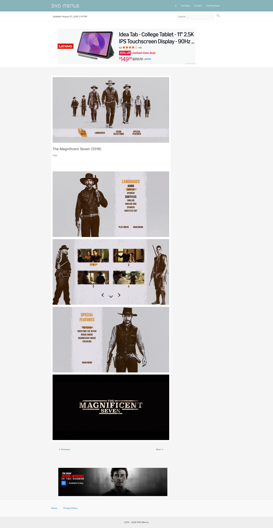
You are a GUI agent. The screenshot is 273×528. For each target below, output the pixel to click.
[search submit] (217, 15)
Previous (64, 449)
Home (54, 508)
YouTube (185, 5)
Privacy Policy (70, 508)
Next (159, 449)
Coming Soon (213, 5)
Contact (198, 5)
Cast (55, 155)
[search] (195, 17)
